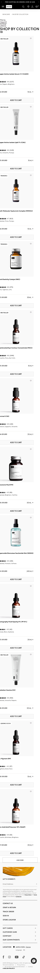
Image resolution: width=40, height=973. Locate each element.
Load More (20, 860)
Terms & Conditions (8, 964)
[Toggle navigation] (3, 6)
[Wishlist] (31, 37)
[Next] (38, 2)
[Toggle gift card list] (35, 928)
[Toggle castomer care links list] (35, 932)
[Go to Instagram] (9, 957)
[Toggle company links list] (35, 936)
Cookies (30, 966)
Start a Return (9, 907)
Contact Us (18, 896)
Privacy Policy (28, 894)
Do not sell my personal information (15, 966)
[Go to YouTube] (16, 957)
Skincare (6, 14)
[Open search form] (23, 6)
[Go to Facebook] (3, 957)
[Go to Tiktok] (24, 957)
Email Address (8, 884)
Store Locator (9, 920)
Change (28, 947)
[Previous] (1, 2)
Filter (3, 22)
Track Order (8, 912)
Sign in (6, 916)
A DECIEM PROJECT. (9, 968)
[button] (34, 961)
